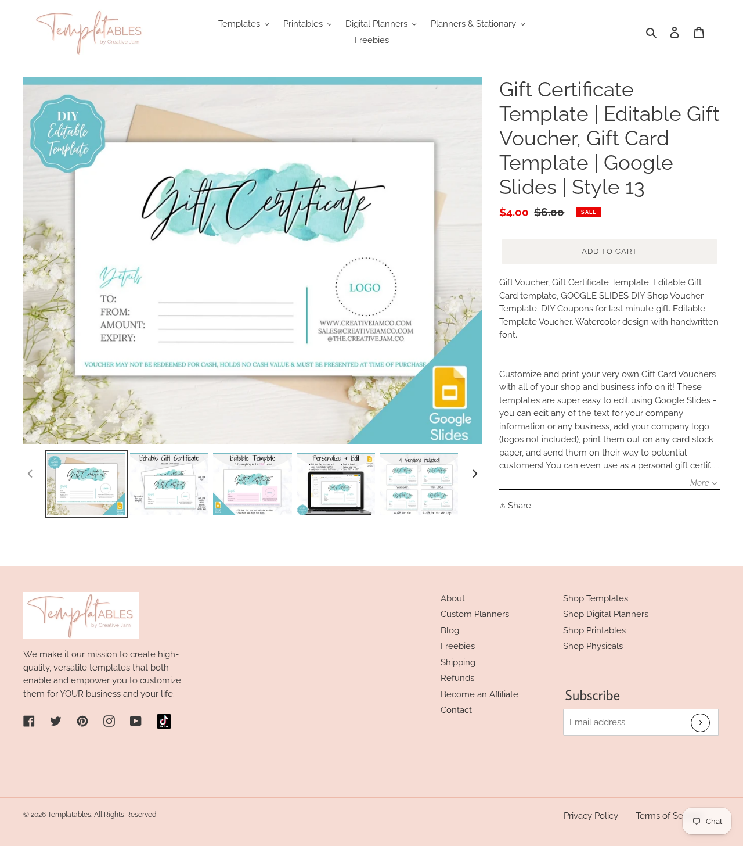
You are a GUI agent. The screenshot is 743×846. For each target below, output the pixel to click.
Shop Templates (595, 598)
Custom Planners (475, 614)
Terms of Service (669, 816)
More (699, 482)
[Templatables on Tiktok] (164, 721)
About (453, 598)
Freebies (458, 646)
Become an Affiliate (479, 694)
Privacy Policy (591, 816)
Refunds (457, 678)
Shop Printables (594, 630)
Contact (456, 710)
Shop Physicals (593, 646)
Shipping (458, 662)
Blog (450, 630)
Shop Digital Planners (605, 614)
